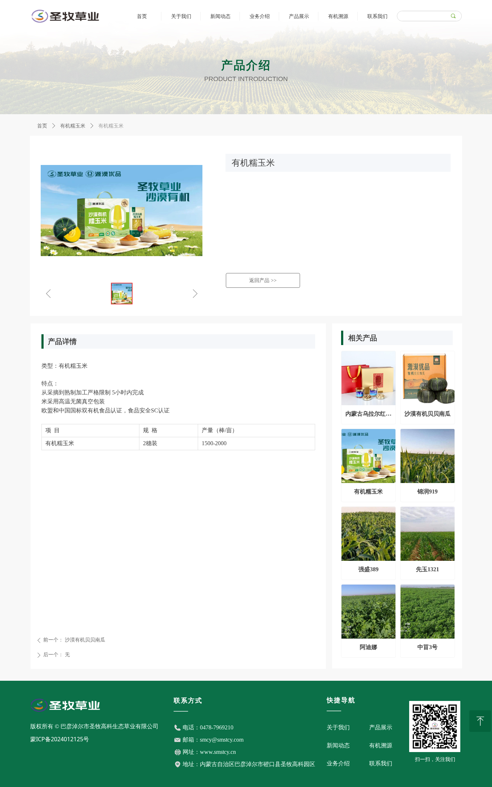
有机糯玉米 (72, 126)
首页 (42, 126)
